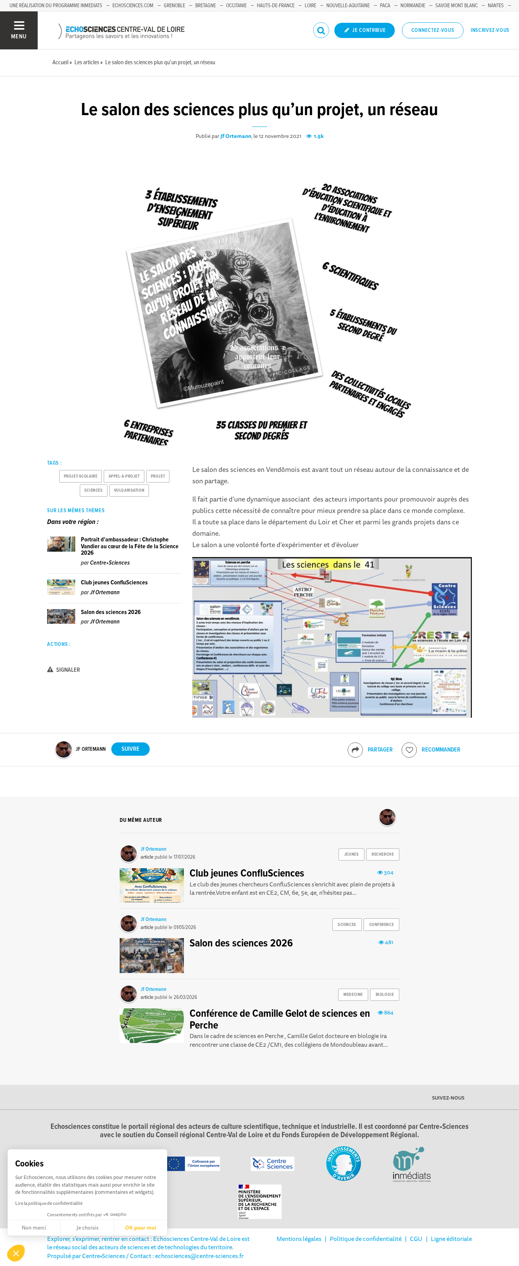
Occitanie (236, 5)
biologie (385, 994)
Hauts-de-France (275, 5)
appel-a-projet (124, 476)
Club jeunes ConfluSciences (114, 583)
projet (158, 476)
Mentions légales (299, 1239)
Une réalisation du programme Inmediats (55, 5)
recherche (383, 854)
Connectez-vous (432, 30)
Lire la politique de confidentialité (48, 1203)
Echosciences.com (132, 5)
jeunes (351, 854)
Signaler (67, 670)
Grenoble (174, 5)
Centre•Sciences (110, 563)
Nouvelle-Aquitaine (348, 5)
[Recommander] (409, 750)
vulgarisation (129, 490)
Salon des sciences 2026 (111, 612)
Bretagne (205, 5)
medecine (352, 994)
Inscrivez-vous (490, 30)
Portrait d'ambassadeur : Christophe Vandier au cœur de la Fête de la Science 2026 (130, 546)
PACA (385, 5)
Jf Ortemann (235, 136)
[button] (16, 1253)
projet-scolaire (80, 476)
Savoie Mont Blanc (456, 5)
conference (381, 924)
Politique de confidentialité (366, 1239)
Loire (310, 5)
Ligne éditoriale (451, 1239)
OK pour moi (140, 1227)
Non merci (34, 1227)
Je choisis (87, 1227)
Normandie (412, 5)
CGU (416, 1239)
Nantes (496, 5)
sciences (93, 490)
